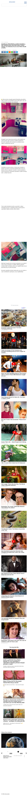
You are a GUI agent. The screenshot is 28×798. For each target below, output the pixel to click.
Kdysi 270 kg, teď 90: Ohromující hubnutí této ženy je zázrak (12, 681)
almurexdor (12, 2)
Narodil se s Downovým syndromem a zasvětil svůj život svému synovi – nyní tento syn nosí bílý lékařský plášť (13, 701)
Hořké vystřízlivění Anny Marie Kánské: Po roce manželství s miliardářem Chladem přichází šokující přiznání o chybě (14, 662)
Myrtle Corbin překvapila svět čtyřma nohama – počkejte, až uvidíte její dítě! (14, 720)
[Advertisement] (14, 24)
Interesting (15, 50)
